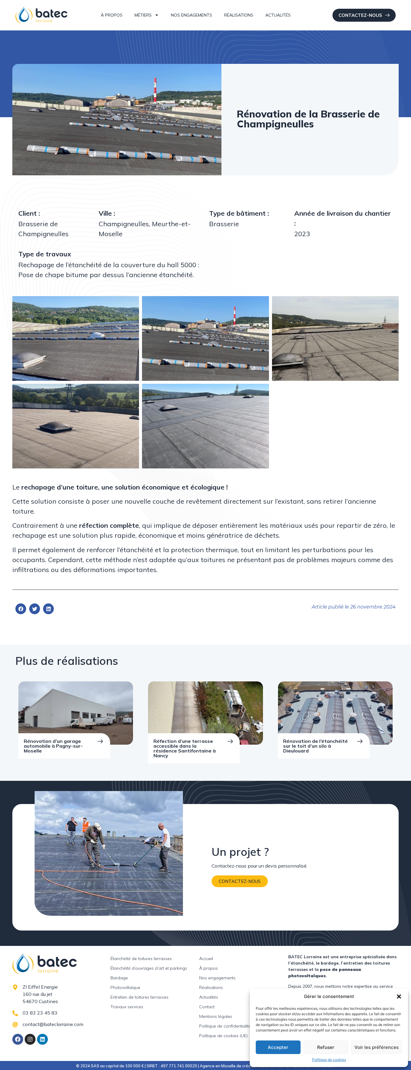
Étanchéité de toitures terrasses (141, 958)
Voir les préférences (376, 1047)
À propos (111, 15)
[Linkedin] (42, 1039)
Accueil (206, 958)
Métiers (143, 15)
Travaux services (126, 1006)
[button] (399, 996)
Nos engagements (191, 15)
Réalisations (238, 15)
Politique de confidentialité (225, 1026)
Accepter (278, 1047)
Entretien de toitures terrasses (139, 997)
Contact (207, 1006)
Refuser (325, 1047)
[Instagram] (30, 1039)
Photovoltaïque (125, 987)
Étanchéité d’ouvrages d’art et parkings (148, 968)
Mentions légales (215, 1016)
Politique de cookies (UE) (223, 1035)
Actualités (278, 15)
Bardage (119, 978)
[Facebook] (17, 1039)
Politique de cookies (329, 1059)
